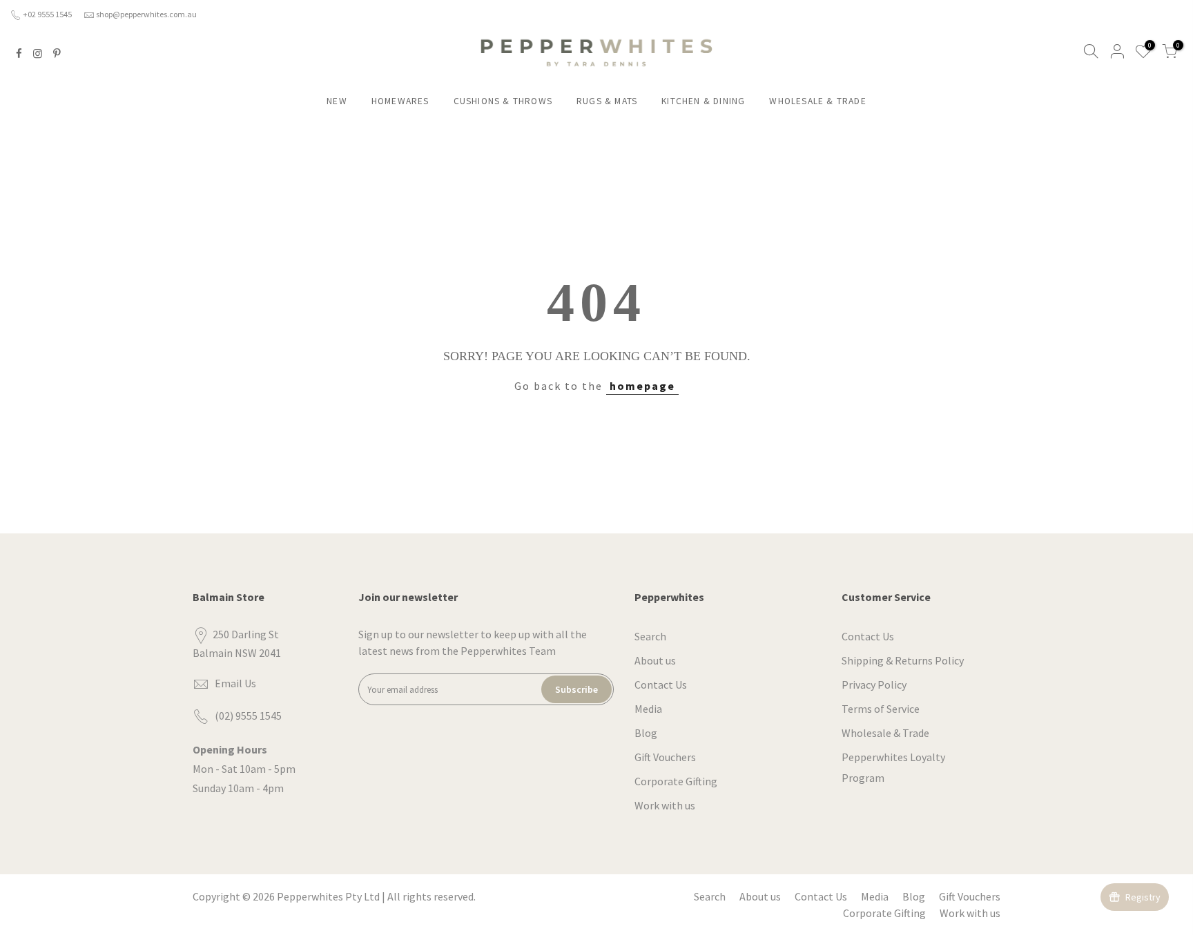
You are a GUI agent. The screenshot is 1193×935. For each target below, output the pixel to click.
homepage (642, 386)
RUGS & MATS (606, 101)
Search (650, 636)
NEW (337, 101)
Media (648, 709)
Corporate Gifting (675, 781)
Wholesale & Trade (885, 733)
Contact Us (660, 684)
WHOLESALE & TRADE (817, 101)
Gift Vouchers (665, 757)
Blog (645, 733)
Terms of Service (881, 709)
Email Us (235, 683)
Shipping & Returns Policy (903, 660)
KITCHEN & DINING (703, 101)
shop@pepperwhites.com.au (146, 14)
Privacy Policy (874, 684)
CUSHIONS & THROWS (503, 101)
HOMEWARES (400, 101)
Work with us (664, 805)
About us (655, 660)
